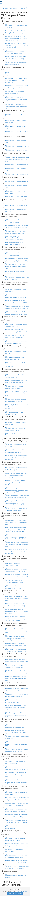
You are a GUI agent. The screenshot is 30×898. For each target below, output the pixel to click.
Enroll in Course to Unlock (15, 893)
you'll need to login (22, 891)
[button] (1, 1)
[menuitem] (1, 4)
